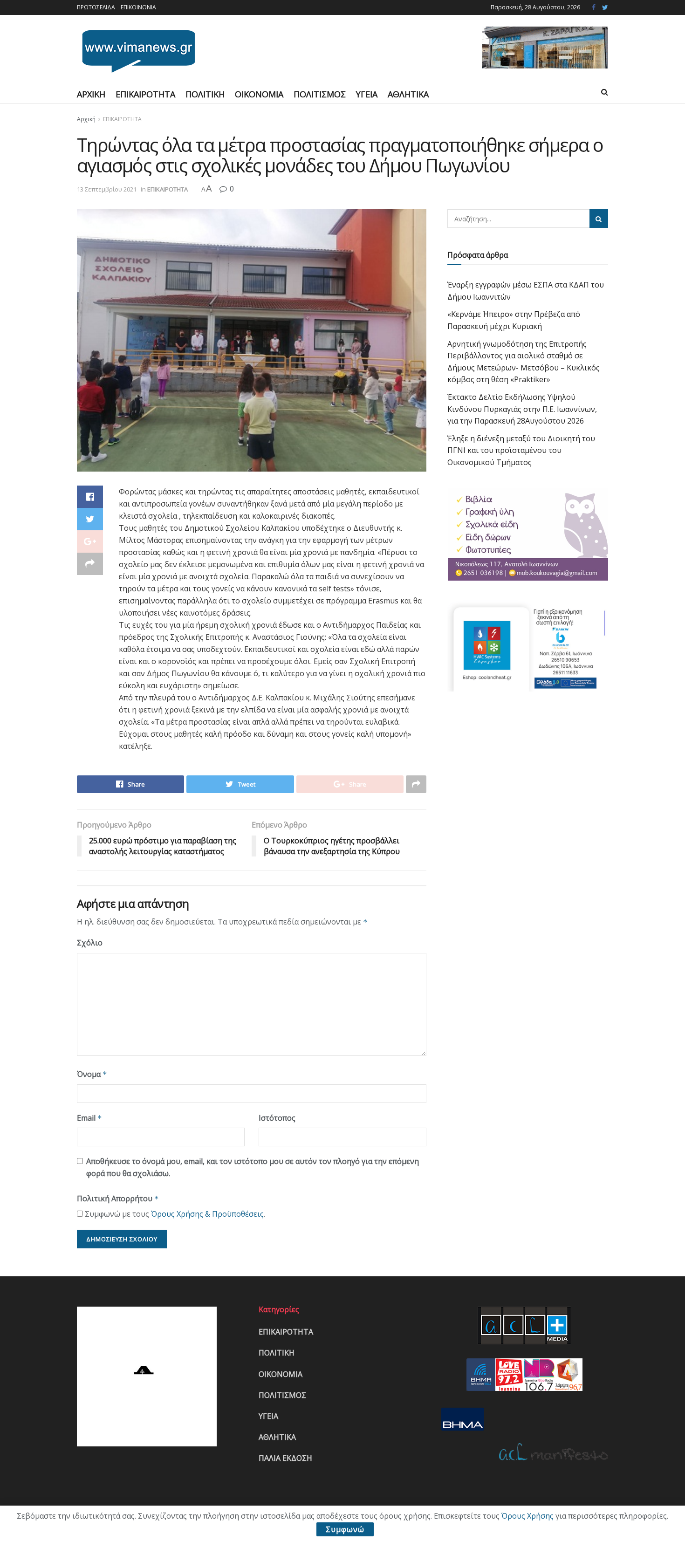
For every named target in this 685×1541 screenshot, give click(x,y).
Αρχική (86, 119)
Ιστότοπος (277, 1118)
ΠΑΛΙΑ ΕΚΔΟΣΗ (285, 1458)
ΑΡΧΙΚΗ (91, 94)
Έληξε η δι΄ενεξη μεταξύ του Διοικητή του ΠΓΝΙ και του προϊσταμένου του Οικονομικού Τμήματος (521, 450)
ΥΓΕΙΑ (366, 94)
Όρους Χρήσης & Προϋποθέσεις (207, 1214)
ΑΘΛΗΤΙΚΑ (408, 94)
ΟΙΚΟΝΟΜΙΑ (259, 94)
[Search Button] (598, 218)
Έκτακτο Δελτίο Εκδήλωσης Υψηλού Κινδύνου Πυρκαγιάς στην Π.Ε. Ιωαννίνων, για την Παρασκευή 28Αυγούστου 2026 (522, 409)
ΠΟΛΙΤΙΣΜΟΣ (320, 94)
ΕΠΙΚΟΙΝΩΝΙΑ (138, 7)
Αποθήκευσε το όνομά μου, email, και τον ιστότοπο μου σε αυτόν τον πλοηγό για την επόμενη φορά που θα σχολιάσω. (252, 1167)
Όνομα (92, 1074)
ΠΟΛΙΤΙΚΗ (205, 94)
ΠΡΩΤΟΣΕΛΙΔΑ (96, 7)
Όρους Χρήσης (527, 1516)
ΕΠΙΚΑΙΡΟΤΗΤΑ (145, 94)
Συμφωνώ (345, 1529)
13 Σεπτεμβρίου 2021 (107, 189)
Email (89, 1118)
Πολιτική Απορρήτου (118, 1198)
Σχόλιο (90, 943)
